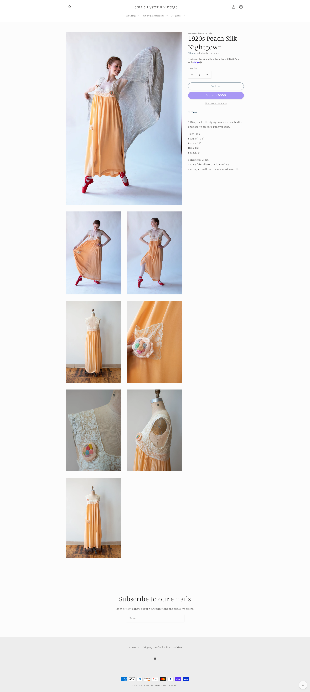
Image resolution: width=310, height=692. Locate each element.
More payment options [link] (216, 103)
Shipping (192, 53)
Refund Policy (162, 647)
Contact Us (134, 647)
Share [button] (194, 112)
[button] (69, 6)
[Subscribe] (180, 618)
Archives (177, 647)
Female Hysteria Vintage (149, 685)
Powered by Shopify (169, 685)
